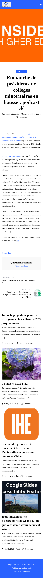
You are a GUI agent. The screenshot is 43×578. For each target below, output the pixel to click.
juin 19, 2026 (9, 549)
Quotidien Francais (11, 114)
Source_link (6, 253)
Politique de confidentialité (22, 568)
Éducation (21, 72)
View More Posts (21, 266)
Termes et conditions (22, 571)
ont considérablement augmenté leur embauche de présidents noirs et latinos (19, 137)
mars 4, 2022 (28, 114)
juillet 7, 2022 (9, 343)
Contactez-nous (28, 564)
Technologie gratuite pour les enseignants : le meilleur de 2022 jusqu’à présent (21, 319)
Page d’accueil (13, 564)
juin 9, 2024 (8, 476)
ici (29, 237)
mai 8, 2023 (8, 404)
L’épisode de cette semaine (12, 156)
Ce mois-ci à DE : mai (15, 383)
